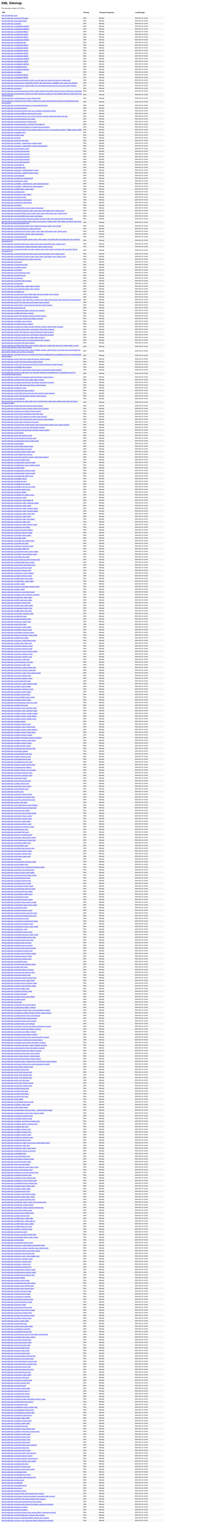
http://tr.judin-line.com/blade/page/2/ (14, 67)
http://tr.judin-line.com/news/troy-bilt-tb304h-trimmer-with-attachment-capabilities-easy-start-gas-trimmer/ (39, 83)
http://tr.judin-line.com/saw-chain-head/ (15, 1350)
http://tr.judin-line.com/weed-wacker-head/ (17, 956)
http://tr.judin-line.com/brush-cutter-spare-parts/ (19, 1148)
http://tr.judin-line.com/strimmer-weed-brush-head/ (20, 921)
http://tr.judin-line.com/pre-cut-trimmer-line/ (17, 835)
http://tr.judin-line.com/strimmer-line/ (14, 907)
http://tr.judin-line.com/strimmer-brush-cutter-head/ (20, 926)
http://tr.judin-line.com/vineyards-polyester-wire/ (19, 948)
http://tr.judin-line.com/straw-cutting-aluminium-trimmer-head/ (23, 1399)
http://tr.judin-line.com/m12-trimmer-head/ (16, 1291)
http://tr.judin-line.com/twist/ (11, 23)
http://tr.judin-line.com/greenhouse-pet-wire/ (17, 662)
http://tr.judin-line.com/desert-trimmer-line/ (17, 1175)
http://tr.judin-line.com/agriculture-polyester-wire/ (19, 438)
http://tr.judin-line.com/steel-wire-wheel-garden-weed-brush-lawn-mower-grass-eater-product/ (35, 425)
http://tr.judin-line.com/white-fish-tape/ (15, 1464)
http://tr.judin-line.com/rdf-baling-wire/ (15, 845)
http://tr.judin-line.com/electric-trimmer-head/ (17, 1205)
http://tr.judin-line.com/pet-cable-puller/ (15, 1321)
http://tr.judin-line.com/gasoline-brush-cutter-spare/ (20, 1237)
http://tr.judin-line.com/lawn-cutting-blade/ (16, 686)
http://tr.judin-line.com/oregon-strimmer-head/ (18, 827)
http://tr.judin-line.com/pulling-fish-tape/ (15, 832)
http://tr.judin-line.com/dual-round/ (14, 275)
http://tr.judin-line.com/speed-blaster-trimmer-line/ (19, 1361)
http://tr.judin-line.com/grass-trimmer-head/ (17, 648)
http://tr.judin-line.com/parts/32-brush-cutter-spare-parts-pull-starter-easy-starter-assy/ (33, 210)
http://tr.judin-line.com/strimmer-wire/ (15, 1404)
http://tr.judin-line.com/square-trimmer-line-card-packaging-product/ (26, 1010)
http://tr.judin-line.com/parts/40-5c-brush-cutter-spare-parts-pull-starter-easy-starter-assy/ (34, 231)
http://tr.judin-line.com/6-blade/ (12, 1099)
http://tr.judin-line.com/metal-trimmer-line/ (16, 759)
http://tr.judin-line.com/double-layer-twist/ (16, 1474)
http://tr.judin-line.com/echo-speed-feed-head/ (18, 592)
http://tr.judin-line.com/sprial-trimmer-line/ (16, 1372)
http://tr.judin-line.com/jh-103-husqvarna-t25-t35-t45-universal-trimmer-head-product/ (32, 364)
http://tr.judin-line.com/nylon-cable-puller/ (16, 821)
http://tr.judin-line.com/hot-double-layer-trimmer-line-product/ (23, 1515)
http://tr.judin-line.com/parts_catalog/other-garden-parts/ (22, 143)
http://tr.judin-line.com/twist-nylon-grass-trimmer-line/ (21, 1431)
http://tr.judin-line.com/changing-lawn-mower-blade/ (20, 551)
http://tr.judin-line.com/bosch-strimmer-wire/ (17, 1137)
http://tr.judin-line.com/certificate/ (13, 398)
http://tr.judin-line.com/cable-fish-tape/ (15, 543)
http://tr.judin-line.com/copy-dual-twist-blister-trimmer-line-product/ (25, 1518)
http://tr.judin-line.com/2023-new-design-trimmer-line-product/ (24, 1499)
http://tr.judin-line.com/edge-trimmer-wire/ (16, 570)
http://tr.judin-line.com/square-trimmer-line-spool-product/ (22, 1040)
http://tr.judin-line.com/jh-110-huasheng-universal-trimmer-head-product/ (28, 332)
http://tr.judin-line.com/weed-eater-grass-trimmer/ (19, 1445)
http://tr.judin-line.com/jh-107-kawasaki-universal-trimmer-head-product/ (27, 377)
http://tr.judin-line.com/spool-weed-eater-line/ (18, 1369)
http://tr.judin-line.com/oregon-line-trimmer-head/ (19, 813)
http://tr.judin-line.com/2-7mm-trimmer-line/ (17, 1077)
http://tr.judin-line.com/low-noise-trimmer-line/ (18, 1286)
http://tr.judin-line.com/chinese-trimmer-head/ (18, 1159)
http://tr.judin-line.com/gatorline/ (13, 1240)
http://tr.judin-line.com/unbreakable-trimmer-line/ (19, 937)
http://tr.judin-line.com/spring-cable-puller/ (16, 1375)
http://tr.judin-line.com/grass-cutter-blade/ (16, 627)
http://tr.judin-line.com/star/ (11, 138)
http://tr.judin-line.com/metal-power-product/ (17, 324)
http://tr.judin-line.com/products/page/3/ (16, 157)
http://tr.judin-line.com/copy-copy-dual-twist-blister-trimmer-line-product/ (27, 1520)
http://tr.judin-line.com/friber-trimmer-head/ (17, 630)
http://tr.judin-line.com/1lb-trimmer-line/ (15, 1069)
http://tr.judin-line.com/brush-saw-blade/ (16, 527)
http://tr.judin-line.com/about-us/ (13, 291)
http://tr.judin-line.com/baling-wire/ (14, 132)
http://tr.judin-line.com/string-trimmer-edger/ (17, 899)
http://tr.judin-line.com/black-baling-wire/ (16, 489)
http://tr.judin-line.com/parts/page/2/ (14, 237)
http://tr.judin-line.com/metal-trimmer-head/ (17, 1302)
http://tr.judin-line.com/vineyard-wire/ (15, 264)
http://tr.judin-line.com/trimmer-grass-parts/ (17, 932)
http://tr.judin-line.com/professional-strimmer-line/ (19, 808)
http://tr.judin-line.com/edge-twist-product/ (16, 281)
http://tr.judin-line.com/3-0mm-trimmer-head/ (17, 1083)
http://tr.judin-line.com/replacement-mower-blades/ (20, 805)
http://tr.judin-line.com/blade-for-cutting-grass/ (18, 495)
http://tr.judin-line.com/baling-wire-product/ (17, 321)
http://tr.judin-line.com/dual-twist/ (13, 192)
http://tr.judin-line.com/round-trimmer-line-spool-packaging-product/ (26, 1064)
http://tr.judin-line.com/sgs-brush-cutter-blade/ (18, 872)
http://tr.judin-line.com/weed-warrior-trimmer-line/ (19, 978)
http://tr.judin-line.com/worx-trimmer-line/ (16, 1466)
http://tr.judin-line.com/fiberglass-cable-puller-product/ (21, 286)
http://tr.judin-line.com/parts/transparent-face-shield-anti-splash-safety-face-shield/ (31, 226)
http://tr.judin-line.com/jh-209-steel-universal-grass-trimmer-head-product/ (28, 393)
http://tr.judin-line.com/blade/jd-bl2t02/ (15, 48)
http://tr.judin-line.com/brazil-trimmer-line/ (16, 1140)
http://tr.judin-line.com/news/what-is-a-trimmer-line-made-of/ (23, 124)
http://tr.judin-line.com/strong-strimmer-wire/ (17, 924)
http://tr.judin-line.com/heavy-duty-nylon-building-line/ (21, 1256)
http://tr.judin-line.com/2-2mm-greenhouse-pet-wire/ (20, 422)
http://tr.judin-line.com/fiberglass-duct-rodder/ (18, 1224)
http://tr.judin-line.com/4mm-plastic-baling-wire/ (18, 452)
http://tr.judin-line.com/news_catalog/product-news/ (20, 173)
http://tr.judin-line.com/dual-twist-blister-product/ (19, 1007)
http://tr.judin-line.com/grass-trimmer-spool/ (17, 646)
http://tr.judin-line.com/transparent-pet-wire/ (17, 945)
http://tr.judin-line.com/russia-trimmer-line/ (16, 1342)
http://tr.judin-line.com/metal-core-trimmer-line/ (18, 797)
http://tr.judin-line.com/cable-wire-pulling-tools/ (18, 541)
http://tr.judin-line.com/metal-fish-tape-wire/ (17, 754)
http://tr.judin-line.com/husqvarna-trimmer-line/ (18, 1275)
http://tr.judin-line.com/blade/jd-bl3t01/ (15, 37)
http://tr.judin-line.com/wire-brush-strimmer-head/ (19, 983)
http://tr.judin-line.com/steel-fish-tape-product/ (18, 390)
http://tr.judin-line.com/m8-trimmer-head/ (16, 1294)
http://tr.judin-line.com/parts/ (12, 205)
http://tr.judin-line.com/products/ (13, 165)
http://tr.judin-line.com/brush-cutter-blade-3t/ (17, 500)
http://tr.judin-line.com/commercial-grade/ (16, 1162)
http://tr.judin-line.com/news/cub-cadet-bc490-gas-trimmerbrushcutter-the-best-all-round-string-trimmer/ (39, 85)
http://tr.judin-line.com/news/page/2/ (14, 108)
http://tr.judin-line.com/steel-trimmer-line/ (16, 878)
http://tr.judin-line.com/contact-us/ (14, 308)
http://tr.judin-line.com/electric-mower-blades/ (18, 573)
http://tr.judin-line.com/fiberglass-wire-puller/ (17, 578)
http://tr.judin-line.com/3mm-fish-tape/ (15, 1091)
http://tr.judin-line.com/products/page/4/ (16, 151)
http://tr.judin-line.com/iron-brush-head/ (15, 1280)
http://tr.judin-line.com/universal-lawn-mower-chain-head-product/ (25, 457)
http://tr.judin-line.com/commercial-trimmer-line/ (18, 565)
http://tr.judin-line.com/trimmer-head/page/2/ (17, 178)
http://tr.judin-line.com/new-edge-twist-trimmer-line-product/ (23, 1493)
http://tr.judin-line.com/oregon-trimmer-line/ (17, 1313)
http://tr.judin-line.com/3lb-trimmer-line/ (15, 1088)
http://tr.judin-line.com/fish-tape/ (13, 135)
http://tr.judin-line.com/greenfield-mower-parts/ (18, 697)
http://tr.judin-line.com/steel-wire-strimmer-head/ (19, 862)
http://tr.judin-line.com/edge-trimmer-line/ (16, 603)
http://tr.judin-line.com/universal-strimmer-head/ (19, 964)
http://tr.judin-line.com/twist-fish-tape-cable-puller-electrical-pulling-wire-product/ (30, 294)
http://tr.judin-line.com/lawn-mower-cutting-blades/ (19, 729)
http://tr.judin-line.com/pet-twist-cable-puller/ (17, 1326)
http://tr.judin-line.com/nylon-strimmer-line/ (17, 818)
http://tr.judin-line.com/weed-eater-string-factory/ (19, 1453)
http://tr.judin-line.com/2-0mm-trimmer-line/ (17, 1072)
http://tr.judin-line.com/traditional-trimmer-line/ (18, 1410)
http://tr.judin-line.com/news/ (12, 88)
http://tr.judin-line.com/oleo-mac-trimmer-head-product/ (21, 411)
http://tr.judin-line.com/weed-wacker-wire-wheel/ (19, 1461)
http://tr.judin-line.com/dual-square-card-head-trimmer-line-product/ (26, 340)
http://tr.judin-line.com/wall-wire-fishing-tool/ (17, 951)
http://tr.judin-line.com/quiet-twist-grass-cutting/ (18, 1337)
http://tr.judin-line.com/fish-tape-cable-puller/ (17, 605)
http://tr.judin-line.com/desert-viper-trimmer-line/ (19, 1178)
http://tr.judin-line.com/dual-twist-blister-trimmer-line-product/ (23, 310)
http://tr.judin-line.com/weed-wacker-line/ (16, 975)
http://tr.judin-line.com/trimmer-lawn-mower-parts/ (19, 905)
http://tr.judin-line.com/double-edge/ (14, 1472)
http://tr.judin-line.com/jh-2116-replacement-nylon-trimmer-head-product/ (28, 419)
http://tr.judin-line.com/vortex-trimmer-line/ (17, 959)
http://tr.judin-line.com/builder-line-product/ (17, 367)
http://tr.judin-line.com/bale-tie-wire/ (14, 481)
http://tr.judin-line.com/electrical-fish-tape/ (16, 619)
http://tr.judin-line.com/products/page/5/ (16, 159)
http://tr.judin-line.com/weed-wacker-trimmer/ (18, 970)
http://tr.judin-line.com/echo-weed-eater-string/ (18, 1197)
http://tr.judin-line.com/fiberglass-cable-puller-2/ (18, 1221)
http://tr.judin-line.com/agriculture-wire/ (15, 148)
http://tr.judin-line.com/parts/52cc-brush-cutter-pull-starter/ (23, 234)
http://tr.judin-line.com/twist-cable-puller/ (16, 1423)
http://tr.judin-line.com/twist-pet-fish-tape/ (16, 1434)
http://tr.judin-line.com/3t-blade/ (13, 443)
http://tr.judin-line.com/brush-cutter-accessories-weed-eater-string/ (26, 1143)
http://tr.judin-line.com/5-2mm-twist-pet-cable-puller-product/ (23, 337)
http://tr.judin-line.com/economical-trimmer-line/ (18, 1199)
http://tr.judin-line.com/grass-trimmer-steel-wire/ (19, 670)
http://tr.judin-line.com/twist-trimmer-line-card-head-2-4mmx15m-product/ (28, 329)
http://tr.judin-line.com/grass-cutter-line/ (16, 659)
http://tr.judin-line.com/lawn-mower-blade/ (16, 692)
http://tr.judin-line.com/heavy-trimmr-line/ (16, 1264)
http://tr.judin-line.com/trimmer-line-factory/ (17, 1415)
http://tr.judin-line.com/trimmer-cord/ (14, 929)
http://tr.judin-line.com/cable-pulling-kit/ (15, 549)
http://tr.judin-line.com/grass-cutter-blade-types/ (19, 640)
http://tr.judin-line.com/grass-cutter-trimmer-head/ (19, 684)
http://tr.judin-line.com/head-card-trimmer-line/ (18, 1253)
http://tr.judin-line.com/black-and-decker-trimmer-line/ (21, 1121)
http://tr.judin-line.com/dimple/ (12, 1483)
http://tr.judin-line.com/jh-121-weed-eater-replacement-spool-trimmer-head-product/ (32, 370)
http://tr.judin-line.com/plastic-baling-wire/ (16, 843)
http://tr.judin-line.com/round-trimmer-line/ (16, 1340)
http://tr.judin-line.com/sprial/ (12, 1002)
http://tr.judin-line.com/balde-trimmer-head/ (17, 1118)
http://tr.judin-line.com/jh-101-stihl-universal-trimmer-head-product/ (25, 302)
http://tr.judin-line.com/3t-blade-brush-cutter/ (17, 446)
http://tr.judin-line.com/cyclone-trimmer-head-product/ (21, 1056)
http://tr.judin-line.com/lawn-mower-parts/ (16, 700)
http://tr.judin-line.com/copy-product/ (15, 1507)
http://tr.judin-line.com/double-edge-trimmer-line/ (19, 1477)
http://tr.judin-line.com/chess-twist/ (14, 1491)
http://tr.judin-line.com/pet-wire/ (13, 791)
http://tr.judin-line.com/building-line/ (14, 1153)
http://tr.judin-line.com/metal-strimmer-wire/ (17, 773)
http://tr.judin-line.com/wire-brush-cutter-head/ (18, 980)
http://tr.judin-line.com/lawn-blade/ (14, 721)
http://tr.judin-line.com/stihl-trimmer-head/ (16, 883)
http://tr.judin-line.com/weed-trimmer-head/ (17, 991)
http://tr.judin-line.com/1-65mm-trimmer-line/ (17, 1067)
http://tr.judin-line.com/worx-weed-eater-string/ (18, 1469)
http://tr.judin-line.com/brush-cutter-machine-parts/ (20, 508)
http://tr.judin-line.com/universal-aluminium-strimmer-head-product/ (26, 430)
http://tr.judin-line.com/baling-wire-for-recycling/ (18, 487)
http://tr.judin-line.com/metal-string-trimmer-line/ (18, 748)
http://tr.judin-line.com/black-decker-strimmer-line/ (19, 1124)
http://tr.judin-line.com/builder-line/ (14, 167)
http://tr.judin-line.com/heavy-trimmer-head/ (17, 1259)
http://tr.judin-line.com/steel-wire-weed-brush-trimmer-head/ (23, 867)
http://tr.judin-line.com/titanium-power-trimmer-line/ (20, 1407)
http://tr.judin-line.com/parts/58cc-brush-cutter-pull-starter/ (23, 208)
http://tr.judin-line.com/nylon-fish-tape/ (15, 140)
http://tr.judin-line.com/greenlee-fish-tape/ (16, 681)
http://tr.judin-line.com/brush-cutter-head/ (16, 505)
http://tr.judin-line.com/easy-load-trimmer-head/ (18, 1194)
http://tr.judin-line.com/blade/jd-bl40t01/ (15, 26)
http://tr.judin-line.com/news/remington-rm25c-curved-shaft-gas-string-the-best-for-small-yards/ (36, 80)
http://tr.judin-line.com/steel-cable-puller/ (16, 1388)
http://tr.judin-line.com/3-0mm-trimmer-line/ (17, 1086)
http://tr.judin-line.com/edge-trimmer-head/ (17, 576)
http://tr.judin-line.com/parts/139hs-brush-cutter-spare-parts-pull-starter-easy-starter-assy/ (34, 213)
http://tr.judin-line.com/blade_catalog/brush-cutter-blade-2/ (22, 186)
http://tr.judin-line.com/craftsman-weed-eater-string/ (20, 1167)
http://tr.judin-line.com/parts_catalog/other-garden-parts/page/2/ (24, 146)
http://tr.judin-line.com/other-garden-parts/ (17, 1318)
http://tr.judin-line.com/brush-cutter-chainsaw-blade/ (20, 503)
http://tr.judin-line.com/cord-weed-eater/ (16, 1164)
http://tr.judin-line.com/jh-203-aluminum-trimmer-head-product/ (24, 316)
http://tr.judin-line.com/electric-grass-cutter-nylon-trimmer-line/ (24, 1202)
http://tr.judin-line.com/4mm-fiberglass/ (15, 1094)
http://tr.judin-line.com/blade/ (12, 72)
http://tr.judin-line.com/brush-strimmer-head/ (17, 546)
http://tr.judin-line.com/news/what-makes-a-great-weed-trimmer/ (25, 105)
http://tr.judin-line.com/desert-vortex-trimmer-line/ (19, 1180)
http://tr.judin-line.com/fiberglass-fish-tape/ (17, 611)
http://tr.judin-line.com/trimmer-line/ (14, 197)
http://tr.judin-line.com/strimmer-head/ (15, 897)
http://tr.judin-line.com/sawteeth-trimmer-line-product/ (21, 289)
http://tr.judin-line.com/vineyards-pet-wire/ (16, 943)
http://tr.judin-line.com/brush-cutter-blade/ (16, 194)
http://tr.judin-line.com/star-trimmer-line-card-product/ (21, 1053)
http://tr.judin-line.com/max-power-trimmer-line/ (18, 764)
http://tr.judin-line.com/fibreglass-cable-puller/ (18, 581)
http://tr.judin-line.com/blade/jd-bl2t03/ (15, 50)
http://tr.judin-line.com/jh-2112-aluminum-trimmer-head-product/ (24, 416)
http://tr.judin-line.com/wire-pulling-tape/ (16, 988)
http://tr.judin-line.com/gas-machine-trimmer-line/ (19, 1234)
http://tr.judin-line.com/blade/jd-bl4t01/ (15, 45)
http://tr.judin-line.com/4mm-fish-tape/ (15, 1096)
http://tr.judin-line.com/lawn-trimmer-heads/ (17, 735)
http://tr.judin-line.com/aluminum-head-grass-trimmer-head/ (23, 1113)
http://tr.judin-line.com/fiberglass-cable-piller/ (17, 1218)
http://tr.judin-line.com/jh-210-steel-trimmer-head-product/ (22, 362)
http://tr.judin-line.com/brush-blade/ (14, 492)
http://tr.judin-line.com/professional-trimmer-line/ (19, 840)
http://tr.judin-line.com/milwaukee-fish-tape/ (17, 762)
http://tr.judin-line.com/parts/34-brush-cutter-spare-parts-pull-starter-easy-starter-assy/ (33, 254)
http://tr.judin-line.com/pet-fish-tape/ (14, 1323)
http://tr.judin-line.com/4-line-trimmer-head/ (17, 435)
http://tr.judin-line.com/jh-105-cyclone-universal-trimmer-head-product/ (27, 305)
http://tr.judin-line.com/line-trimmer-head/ (16, 746)
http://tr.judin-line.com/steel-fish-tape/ (15, 18)
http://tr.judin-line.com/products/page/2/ (16, 154)
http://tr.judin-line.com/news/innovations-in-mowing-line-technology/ (26, 127)
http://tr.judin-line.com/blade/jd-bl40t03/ (15, 59)
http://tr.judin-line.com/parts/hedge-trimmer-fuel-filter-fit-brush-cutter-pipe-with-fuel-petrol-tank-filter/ (37, 219)
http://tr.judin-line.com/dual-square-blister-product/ (20, 1034)
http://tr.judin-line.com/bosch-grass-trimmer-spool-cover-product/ (25, 408)
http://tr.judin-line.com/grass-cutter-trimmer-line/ (19, 667)
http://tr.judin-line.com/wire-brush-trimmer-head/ (19, 953)
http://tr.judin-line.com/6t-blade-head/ (15, 1107)
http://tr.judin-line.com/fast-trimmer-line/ (16, 1215)
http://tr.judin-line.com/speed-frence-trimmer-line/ (19, 1364)
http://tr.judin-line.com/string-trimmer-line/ (16, 880)
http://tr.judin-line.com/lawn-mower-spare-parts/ (19, 740)
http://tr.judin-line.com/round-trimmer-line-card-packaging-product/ (25, 1037)
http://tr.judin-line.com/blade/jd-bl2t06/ (15, 56)
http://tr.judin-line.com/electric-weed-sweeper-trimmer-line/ (23, 1207)
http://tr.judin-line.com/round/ (12, 262)
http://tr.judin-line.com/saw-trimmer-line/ (16, 1353)
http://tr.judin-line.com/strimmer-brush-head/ (17, 886)
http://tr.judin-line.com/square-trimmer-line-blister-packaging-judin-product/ (28, 1496)
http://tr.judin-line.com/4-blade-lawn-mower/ (17, 454)
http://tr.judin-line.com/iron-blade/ (13, 1278)
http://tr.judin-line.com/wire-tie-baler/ (14, 994)
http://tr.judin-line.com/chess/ (12, 1488)
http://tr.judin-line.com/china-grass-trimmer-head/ (19, 554)
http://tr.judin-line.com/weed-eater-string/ (16, 1450)
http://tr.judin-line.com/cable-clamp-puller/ (16, 535)
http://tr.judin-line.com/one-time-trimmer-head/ (18, 1315)
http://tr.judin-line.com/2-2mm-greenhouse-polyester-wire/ (22, 414)
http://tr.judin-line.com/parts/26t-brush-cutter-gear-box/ (21, 228)
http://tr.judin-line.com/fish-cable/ (13, 584)
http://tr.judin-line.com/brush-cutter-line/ (16, 1145)
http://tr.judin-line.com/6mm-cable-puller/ (16, 1104)
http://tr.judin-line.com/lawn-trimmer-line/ (16, 694)
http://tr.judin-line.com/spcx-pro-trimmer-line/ (18, 1358)
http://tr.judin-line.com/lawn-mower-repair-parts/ (19, 732)
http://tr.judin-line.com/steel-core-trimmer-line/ (18, 870)
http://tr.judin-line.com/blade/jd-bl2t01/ (15, 34)
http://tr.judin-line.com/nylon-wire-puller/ (16, 810)
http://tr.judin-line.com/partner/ (12, 283)
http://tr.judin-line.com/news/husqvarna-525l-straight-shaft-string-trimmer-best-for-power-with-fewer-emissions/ (42, 91)
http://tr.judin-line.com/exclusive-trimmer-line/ (18, 1213)
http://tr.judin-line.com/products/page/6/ (16, 162)
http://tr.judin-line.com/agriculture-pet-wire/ (17, 449)
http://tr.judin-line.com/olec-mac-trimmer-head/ (18, 1310)
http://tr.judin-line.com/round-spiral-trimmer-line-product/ (22, 1501)
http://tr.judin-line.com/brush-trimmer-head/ (17, 532)
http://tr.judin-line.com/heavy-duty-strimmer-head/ (19, 711)
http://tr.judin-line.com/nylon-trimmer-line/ (16, 781)
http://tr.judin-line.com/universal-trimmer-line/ (18, 940)
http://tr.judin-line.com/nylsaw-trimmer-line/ (17, 1307)
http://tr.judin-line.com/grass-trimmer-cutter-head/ (19, 635)
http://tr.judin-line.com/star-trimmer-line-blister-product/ (21, 1029)
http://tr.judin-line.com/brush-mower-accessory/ (19, 1151)
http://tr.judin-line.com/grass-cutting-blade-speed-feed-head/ (23, 1245)
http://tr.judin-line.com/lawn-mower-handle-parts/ (19, 719)
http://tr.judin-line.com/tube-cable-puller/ (16, 1418)
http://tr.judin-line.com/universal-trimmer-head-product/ (21, 1059)
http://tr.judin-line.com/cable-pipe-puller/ (16, 557)
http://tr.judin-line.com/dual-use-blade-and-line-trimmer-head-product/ (26, 1013)
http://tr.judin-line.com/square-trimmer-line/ (17, 1380)
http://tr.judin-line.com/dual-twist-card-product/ (18, 1023)
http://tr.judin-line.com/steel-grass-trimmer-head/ (19, 902)
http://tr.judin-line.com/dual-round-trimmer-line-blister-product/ (24, 1042)
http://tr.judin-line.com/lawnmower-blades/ (16, 767)
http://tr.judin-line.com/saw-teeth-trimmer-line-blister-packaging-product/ (27, 1504)
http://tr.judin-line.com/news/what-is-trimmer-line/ (19, 121)
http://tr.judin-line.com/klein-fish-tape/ (15, 705)
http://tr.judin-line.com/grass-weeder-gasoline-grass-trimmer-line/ (25, 1248)
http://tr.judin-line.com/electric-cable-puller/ (17, 597)
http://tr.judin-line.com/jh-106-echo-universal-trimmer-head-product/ (26, 359)
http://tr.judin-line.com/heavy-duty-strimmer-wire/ (19, 708)
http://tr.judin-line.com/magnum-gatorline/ (16, 1296)
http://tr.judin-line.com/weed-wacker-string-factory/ (20, 1458)
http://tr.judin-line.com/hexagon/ (13, 1480)
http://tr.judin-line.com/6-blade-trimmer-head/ (18, 1102)
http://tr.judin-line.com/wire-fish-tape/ (15, 967)
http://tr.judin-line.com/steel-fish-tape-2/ (16, 1391)
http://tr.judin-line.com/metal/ (12, 270)
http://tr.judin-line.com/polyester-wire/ (15, 829)
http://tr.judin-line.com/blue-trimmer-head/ (16, 1135)
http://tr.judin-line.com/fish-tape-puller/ (15, 638)
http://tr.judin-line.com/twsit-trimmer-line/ (16, 1439)
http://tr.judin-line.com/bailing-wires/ (14, 478)
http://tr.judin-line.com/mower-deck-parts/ (16, 786)
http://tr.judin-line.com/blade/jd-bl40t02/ (15, 69)
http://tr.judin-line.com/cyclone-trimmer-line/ (17, 1170)
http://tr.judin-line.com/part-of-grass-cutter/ (17, 816)
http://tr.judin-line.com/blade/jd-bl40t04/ (15, 40)
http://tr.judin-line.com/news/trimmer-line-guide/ (18, 119)
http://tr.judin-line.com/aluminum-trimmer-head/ (18, 470)
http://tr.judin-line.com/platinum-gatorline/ (16, 1329)
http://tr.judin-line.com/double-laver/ (14, 1485)
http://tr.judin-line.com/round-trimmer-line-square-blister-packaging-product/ (29, 1512)
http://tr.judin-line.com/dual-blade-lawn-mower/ (18, 562)
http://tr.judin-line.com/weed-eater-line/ (15, 1448)
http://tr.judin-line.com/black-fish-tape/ (15, 1126)
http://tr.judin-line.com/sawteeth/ (13, 175)
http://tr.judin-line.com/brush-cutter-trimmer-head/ (19, 524)
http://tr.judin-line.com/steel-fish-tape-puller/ (17, 891)
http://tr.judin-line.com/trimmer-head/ (15, 181)
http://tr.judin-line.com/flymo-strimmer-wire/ (17, 1229)
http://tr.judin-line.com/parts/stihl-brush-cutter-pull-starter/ (22, 216)
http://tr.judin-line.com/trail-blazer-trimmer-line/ (18, 1412)
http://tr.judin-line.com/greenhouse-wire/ (16, 273)
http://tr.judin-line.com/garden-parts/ (14, 1232)
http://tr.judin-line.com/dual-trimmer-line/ (16, 1191)
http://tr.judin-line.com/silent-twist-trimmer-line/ (18, 848)
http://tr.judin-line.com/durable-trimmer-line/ (17, 608)
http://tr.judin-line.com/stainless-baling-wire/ (17, 894)
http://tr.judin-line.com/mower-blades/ (15, 751)
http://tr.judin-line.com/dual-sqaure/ (14, 267)
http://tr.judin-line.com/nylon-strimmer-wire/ (17, 775)
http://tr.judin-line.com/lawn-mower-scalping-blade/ (20, 713)
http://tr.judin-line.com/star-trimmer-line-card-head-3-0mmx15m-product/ (28, 335)
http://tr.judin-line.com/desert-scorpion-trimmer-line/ (20, 1172)
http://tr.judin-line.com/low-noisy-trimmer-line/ (18, 1288)
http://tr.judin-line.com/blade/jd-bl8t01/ (15, 77)
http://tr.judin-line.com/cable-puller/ (14, 538)
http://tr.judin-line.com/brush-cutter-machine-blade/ (20, 511)
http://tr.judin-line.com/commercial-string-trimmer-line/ (21, 559)
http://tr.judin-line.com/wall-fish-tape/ (14, 961)
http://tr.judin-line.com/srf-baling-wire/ (15, 864)
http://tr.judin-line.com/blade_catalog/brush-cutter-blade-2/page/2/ (25, 184)
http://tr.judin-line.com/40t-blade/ (13, 468)
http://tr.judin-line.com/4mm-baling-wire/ (16, 460)
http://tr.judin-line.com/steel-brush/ (14, 1385)
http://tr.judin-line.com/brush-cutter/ (14, 497)
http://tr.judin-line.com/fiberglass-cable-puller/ (18, 189)
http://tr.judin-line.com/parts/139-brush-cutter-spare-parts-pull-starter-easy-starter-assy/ (34, 244)
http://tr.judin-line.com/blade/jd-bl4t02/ (15, 75)
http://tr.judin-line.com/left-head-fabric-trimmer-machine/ (22, 737)
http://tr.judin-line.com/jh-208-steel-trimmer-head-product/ (22, 406)
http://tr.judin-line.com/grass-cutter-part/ (16, 665)
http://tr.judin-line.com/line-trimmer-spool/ (16, 756)
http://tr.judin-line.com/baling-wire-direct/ (16, 484)
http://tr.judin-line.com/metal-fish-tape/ (15, 789)
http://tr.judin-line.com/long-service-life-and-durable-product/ (23, 427)
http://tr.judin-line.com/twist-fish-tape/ (15, 1426)
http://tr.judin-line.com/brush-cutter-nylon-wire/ (18, 514)
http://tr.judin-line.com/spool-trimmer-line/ (16, 1367)
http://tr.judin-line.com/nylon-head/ (14, 1305)
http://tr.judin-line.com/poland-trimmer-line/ (17, 1331)
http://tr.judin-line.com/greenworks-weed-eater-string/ (21, 1251)
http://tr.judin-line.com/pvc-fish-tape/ (14, 802)
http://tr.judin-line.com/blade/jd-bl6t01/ (15, 32)
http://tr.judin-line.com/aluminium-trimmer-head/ (18, 462)
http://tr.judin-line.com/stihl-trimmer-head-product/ (19, 1018)
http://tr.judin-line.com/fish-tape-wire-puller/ (17, 600)
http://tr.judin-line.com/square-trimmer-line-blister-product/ (22, 318)
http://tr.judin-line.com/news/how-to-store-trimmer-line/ (21, 98)
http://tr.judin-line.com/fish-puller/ (13, 589)
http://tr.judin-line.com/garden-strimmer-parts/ (18, 632)
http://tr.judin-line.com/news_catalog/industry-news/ (20, 170)
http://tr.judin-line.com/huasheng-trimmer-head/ (18, 1269)
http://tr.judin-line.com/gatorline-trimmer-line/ (17, 1242)
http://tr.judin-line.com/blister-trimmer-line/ (16, 1132)
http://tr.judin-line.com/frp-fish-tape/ (14, 624)
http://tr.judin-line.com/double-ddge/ (14, 21)
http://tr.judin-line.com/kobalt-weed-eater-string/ (19, 1283)
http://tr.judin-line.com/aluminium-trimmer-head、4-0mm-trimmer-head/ (27, 1110)
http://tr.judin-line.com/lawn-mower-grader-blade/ (19, 716)
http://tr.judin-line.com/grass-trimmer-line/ (16, 675)
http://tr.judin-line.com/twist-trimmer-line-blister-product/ (21, 1050)
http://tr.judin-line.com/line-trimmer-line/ (15, 783)
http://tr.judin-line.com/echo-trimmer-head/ (17, 568)
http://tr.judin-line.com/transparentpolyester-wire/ (19, 916)
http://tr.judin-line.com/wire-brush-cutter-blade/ (18, 996)
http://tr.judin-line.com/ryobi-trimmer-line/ (16, 1345)
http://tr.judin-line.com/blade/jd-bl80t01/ (15, 29)
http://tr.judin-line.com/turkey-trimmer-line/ (17, 1421)
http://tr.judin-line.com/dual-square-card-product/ (19, 1021)
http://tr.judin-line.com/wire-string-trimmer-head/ (19, 986)
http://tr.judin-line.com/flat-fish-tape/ (14, 616)
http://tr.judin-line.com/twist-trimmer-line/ (16, 1437)
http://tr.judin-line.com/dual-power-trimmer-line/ (18, 1186)
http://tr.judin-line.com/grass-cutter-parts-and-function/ (21, 673)
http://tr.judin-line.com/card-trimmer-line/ (16, 1156)
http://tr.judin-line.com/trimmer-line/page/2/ (17, 200)
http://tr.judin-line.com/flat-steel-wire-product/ (18, 313)
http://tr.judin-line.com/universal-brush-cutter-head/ (20, 934)
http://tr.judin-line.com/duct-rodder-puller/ (16, 1189)
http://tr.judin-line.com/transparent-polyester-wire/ (19, 913)
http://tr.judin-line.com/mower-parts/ (14, 778)
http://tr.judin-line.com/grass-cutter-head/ (16, 621)
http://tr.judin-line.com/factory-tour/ (14, 388)
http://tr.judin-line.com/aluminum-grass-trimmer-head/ (21, 465)
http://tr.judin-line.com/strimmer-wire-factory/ (18, 1402)
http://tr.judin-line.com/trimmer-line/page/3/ (17, 202)
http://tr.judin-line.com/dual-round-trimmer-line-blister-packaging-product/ (28, 382)
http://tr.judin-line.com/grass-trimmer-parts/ (17, 678)
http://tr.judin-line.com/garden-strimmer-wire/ (18, 613)
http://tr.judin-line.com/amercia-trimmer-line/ (17, 1116)
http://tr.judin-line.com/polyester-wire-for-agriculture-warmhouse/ (25, 1334)
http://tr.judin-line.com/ (9, 15)
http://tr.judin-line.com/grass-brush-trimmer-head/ (19, 651)
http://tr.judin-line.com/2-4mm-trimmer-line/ (17, 1075)
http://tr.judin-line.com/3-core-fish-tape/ (15, 1080)
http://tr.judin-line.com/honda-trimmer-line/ (16, 1267)
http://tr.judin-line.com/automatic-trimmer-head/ (18, 473)
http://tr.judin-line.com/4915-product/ (15, 1510)
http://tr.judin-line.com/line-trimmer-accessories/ (19, 770)
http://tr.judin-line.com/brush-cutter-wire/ (16, 522)
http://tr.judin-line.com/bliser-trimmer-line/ (16, 1129)
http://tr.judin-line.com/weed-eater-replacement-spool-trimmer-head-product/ (29, 1061)
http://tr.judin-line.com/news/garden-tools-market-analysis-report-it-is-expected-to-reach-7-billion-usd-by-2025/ (42, 130)
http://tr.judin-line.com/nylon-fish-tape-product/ (18, 343)
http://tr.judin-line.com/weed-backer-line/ (16, 1442)
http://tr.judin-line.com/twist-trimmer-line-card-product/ (21, 1015)
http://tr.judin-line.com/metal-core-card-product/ (19, 1005)
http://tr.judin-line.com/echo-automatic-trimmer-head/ (20, 586)
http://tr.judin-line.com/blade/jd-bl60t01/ (15, 64)
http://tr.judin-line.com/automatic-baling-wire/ (17, 476)
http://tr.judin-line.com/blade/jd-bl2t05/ (15, 61)
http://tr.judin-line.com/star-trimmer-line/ (16, 1383)
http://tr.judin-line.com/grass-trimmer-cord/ (17, 657)
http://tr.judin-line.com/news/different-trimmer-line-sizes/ (22, 113)
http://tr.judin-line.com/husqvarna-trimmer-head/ (19, 1272)
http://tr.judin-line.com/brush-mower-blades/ (17, 530)
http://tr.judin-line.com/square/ (12, 278)
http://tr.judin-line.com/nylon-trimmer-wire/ (16, 824)
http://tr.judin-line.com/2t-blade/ (13, 433)
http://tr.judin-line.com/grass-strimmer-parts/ (17, 689)
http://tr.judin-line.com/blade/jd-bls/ (14, 42)
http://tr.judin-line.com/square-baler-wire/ (16, 856)
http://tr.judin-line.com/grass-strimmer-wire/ (17, 654)
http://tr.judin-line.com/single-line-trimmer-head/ (18, 889)
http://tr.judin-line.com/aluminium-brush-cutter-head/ (20, 441)
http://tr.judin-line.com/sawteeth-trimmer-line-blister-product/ (23, 1048)
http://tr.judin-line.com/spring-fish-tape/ (15, 1377)
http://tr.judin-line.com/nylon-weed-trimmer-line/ (18, 800)
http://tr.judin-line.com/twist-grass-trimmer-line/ (18, 1429)
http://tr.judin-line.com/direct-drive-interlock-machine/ (21, 595)
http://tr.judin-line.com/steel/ (11, 859)
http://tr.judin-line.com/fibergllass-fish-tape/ (17, 1226)
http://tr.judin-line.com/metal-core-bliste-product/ (19, 1032)
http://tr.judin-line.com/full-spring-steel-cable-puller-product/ (23, 380)
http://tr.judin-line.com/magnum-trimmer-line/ (17, 1299)
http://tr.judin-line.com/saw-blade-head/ (15, 1348)
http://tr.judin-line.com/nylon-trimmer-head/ (17, 794)
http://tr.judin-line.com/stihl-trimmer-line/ (16, 1396)
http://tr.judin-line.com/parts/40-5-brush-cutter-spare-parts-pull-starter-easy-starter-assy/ (34, 256)
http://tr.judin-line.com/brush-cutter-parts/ (16, 516)
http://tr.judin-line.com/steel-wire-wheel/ (16, 1394)
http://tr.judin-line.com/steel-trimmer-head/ (17, 851)
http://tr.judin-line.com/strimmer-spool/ (15, 918)
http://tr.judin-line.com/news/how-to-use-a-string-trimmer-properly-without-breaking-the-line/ (35, 116)
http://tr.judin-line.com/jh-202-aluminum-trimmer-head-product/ (24, 396)
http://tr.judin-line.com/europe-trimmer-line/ (17, 1210)
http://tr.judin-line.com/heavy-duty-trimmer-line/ (18, 727)
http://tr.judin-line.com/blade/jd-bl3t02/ (15, 53)
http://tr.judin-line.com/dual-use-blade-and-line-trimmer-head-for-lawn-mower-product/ (32, 327)
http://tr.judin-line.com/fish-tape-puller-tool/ (17, 643)
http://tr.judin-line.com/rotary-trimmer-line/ (16, 854)
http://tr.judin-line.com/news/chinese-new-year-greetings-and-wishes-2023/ (29, 111)
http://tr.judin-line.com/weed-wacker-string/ (17, 1456)
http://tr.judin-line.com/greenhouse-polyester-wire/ (19, 702)
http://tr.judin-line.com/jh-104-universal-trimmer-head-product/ (24, 385)
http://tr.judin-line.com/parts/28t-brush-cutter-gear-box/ (21, 259)
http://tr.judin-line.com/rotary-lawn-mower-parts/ (19, 837)
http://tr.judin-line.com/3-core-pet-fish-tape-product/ (20, 297)
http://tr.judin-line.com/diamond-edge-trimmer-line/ (19, 1183)
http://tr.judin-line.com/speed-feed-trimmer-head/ (19, 875)
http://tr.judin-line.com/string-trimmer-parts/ (17, 910)
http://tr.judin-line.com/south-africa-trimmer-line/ (19, 1356)
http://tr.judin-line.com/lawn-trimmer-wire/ (16, 724)
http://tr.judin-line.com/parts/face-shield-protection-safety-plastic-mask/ (27, 246)
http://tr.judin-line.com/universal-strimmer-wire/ (18, 972)
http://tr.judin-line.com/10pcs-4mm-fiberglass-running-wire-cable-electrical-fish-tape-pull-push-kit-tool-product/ (41, 300)
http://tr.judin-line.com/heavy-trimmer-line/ (16, 1261)
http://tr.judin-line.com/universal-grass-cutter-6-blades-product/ (24, 1045)
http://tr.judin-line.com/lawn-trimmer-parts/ (17, 743)
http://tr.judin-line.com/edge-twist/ (13, 999)
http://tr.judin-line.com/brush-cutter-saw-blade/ (18, 519)
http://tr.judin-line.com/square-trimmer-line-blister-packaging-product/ (26, 1026)
